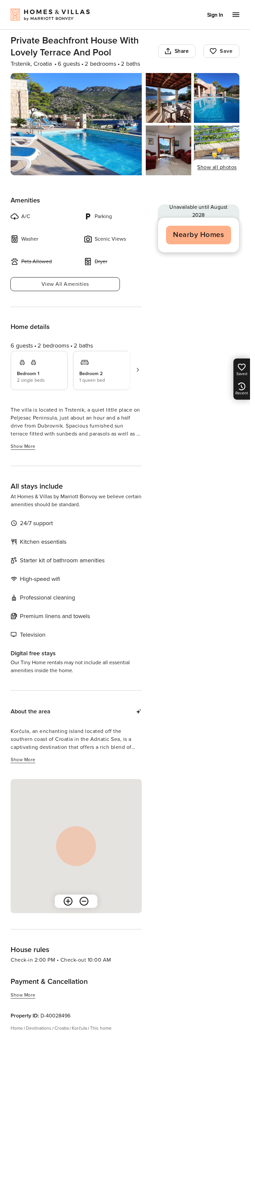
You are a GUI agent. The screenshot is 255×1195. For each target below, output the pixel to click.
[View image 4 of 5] (168, 150)
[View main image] (76, 124)
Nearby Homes (198, 234)
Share (182, 51)
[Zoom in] (68, 901)
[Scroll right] (138, 370)
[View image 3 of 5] (216, 98)
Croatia (61, 1028)
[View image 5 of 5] (216, 150)
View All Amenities (65, 284)
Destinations (38, 1028)
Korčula (79, 1028)
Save (226, 51)
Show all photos (217, 167)
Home (17, 1028)
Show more (23, 446)
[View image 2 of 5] (168, 98)
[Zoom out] (84, 901)
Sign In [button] (215, 15)
